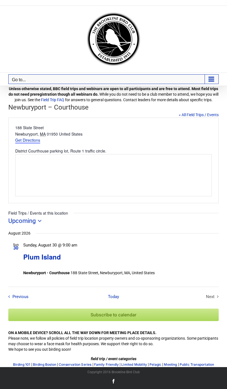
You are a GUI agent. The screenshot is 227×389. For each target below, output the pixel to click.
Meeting (170, 365)
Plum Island (42, 256)
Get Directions (27, 140)
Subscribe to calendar (113, 314)
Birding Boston (44, 365)
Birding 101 (21, 365)
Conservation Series (75, 365)
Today (113, 296)
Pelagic (155, 365)
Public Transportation (197, 365)
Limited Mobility (134, 365)
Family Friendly (106, 365)
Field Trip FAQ (52, 100)
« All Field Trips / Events (199, 115)
